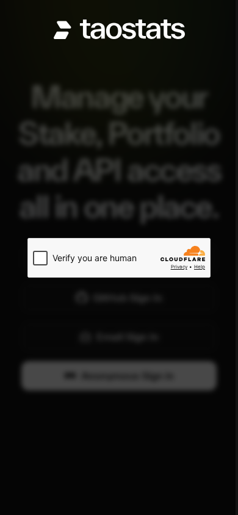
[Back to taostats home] (119, 29)
